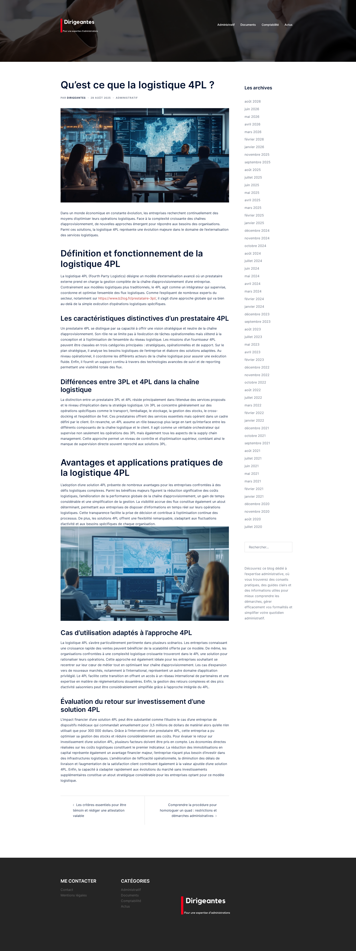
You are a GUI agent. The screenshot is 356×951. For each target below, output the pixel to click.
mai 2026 (252, 117)
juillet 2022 (253, 397)
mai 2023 (252, 344)
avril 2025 (252, 200)
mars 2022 (253, 405)
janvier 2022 (254, 420)
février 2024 (254, 299)
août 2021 (252, 451)
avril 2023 (252, 352)
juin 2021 (252, 466)
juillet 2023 (253, 337)
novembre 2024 (257, 238)
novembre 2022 (257, 375)
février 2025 (254, 215)
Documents (248, 24)
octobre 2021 (255, 436)
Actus (289, 24)
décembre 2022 (257, 367)
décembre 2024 (257, 230)
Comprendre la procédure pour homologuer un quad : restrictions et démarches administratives (188, 810)
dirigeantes (76, 97)
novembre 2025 (257, 154)
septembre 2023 (258, 321)
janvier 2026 (254, 147)
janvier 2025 (254, 223)
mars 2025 (253, 208)
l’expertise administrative (264, 574)
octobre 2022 (255, 382)
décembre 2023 (257, 314)
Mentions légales (74, 895)
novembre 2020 (257, 511)
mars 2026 (253, 132)
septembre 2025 (258, 162)
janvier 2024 (254, 306)
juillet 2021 (253, 458)
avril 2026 (252, 124)
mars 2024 (253, 291)
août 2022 (253, 390)
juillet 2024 (253, 261)
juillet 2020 (253, 527)
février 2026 (254, 139)
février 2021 (254, 489)
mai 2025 (252, 193)
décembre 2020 (257, 504)
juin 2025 (252, 185)
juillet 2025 (253, 177)
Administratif (226, 24)
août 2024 (253, 253)
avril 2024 (252, 284)
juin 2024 (252, 268)
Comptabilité (270, 24)
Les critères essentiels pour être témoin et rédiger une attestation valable (99, 810)
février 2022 (254, 413)
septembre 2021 (257, 443)
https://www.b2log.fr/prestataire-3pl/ (127, 298)
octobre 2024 (255, 246)
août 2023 (253, 329)
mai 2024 (252, 276)
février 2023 (254, 360)
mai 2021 (252, 473)
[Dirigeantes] (81, 24)
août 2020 (253, 519)
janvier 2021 (254, 496)
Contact (67, 890)
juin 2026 (252, 109)
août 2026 (253, 101)
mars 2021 (253, 481)
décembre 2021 (257, 428)
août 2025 (253, 170)
